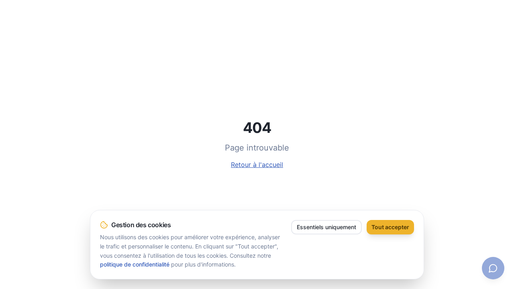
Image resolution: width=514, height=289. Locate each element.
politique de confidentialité (134, 264)
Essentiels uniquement (326, 227)
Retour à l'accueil (257, 165)
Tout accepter (390, 227)
